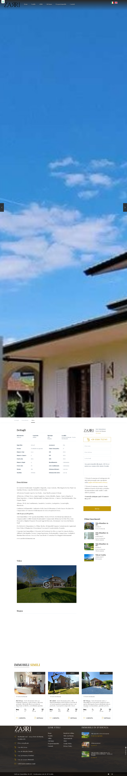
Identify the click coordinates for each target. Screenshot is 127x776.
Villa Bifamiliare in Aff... (101, 524)
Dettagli (16, 420)
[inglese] (116, 2)
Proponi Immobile (61, 4)
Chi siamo (98, 433)
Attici (65, 741)
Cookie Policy (68, 743)
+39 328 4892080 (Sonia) (25, 751)
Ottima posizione (96, 743)
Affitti (41, 4)
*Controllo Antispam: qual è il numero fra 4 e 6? (97, 497)
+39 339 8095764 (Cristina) (26, 755)
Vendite (33, 4)
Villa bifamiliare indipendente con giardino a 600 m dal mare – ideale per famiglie (102, 754)
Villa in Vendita (100, 555)
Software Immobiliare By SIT (23, 774)
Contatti (72, 4)
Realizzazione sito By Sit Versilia (43, 774)
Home (26, 4)
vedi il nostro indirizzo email (26, 764)
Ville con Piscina (69, 736)
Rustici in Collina (69, 733)
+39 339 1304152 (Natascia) (26, 759)
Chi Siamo (49, 4)
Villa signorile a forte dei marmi (100, 733)
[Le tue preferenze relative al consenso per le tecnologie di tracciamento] (3, 1)
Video (33, 420)
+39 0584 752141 (22, 747)
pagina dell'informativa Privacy (97, 482)
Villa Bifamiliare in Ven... (101, 533)
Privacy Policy (68, 746)
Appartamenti (68, 738)
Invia (97, 508)
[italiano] (112, 2)
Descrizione (25, 420)
